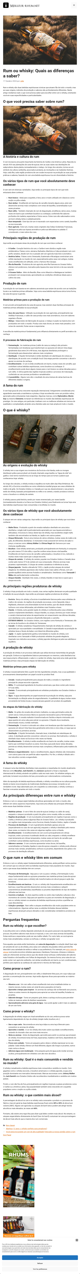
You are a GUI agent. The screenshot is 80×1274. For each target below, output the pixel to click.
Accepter (40, 1258)
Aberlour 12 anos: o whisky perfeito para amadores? (26, 1129)
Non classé (10, 1125)
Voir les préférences (40, 1269)
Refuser (40, 1263)
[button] (77, 1240)
